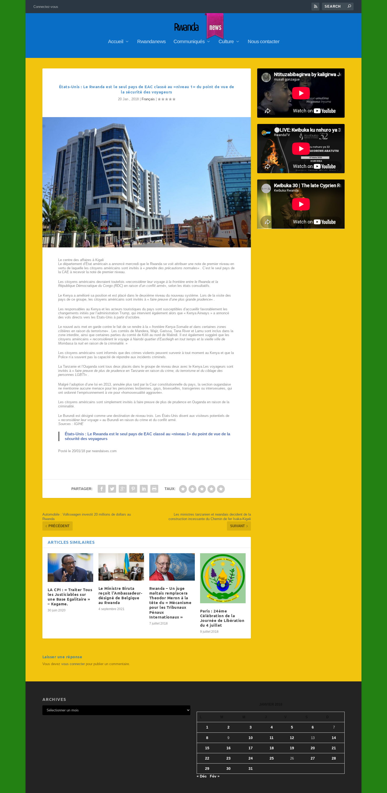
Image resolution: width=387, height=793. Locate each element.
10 (251, 738)
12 (292, 738)
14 (334, 738)
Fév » (215, 776)
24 (251, 758)
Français (148, 99)
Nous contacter (263, 41)
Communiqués (189, 41)
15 (207, 748)
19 (292, 748)
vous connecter (73, 664)
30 (228, 768)
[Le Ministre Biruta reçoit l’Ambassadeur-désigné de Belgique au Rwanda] (121, 567)
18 (272, 748)
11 (272, 738)
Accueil (115, 41)
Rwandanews (151, 41)
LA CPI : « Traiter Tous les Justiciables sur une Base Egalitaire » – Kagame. (70, 597)
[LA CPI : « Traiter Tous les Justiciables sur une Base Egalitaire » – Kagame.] (70, 567)
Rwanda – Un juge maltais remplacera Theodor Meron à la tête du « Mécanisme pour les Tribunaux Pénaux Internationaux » (170, 603)
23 (228, 758)
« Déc (202, 776)
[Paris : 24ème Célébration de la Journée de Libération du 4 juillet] (223, 578)
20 (313, 748)
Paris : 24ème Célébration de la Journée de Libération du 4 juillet (222, 618)
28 (334, 758)
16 (228, 748)
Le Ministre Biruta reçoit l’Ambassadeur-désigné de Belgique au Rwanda (120, 595)
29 (207, 768)
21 (334, 748)
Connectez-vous (45, 7)
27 (313, 758)
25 (272, 758)
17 (251, 748)
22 (207, 758)
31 (251, 768)
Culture (226, 41)
